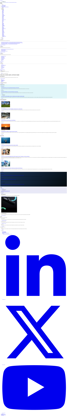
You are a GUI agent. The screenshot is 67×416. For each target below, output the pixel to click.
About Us (3, 233)
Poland (2, 27)
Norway (3, 26)
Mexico (3, 24)
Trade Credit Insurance (4, 231)
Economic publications (3, 80)
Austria (3, 10)
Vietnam (3, 36)
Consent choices (2, 415)
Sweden (3, 33)
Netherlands (3, 25)
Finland (3, 17)
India (2, 20)
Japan (2, 22)
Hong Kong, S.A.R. (4, 19)
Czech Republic (3, 15)
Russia (2, 29)
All (1, 79)
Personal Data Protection (3, 414)
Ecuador (3, 16)
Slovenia (3, 31)
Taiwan (3, 34)
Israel (2, 21)
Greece (2, 18)
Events (1, 81)
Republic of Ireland (3, 28)
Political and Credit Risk (4, 232)
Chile (2, 13)
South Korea (3, 32)
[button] (2, 4)
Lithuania (3, 23)
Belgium (3, 11)
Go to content (1, 0)
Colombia (3, 14)
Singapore (3, 30)
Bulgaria (3, 12)
